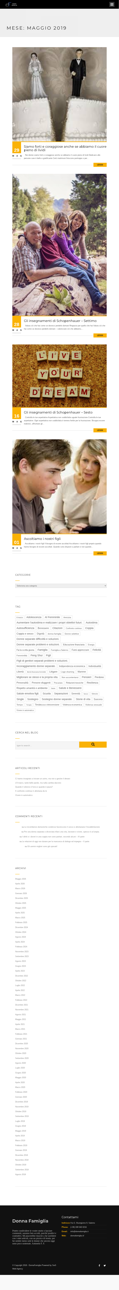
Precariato (58, 683)
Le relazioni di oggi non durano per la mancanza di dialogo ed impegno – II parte (55, 841)
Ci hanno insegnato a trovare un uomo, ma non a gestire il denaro (42, 779)
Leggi (100, 165)
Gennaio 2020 (21, 1097)
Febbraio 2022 (21, 1000)
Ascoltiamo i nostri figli (42, 539)
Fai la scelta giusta (25, 650)
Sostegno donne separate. (57, 699)
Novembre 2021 (21, 1010)
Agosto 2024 (20, 937)
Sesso (86, 694)
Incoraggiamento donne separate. (36, 666)
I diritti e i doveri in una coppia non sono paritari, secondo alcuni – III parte (53, 837)
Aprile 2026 (20, 884)
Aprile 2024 (20, 942)
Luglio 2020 (20, 1068)
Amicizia (67, 617)
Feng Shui (37, 655)
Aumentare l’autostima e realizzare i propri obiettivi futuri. (49, 622)
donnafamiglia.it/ (77, 1236)
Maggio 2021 (20, 1019)
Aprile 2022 (20, 990)
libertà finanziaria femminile (36, 672)
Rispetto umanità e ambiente (32, 688)
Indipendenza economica (72, 666)
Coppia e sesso (25, 633)
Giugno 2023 (20, 966)
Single (20, 699)
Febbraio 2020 (21, 1092)
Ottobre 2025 (20, 903)
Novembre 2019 (21, 1107)
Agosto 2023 (20, 961)
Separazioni (61, 693)
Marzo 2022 (20, 995)
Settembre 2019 (22, 1116)
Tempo (20, 705)
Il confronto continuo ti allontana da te (31, 791)
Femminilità (22, 655)
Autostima (91, 622)
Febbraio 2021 (21, 1034)
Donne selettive (72, 634)
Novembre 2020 (21, 1048)
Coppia (89, 628)
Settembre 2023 (22, 956)
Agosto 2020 (20, 1063)
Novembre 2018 (21, 1160)
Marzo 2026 (20, 888)
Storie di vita (83, 699)
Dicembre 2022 (21, 976)
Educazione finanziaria (73, 644)
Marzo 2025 (20, 918)
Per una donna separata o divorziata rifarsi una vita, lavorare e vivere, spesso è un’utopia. (62, 832)
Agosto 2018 (20, 1174)
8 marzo (20, 617)
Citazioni (57, 628)
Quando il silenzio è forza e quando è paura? (34, 787)
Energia (91, 645)
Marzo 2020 (20, 1087)
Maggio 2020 (20, 1077)
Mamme (82, 671)
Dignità (40, 633)
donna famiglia (54, 634)
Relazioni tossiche (74, 682)
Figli (48, 655)
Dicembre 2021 (21, 1005)
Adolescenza (33, 617)
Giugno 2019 (20, 1126)
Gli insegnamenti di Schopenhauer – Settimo (60, 321)
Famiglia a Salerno (59, 650)
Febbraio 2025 (21, 922)
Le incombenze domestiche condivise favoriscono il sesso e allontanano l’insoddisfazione (62, 827)
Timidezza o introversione (47, 705)
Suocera (98, 699)
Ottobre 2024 (20, 932)
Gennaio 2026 (21, 893)
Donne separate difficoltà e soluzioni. (38, 639)
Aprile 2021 (20, 1024)
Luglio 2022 (20, 985)
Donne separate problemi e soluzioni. (38, 644)
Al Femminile (52, 617)
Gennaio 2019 (21, 1150)
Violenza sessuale (93, 705)
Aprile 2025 (20, 913)
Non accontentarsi (70, 677)
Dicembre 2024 (21, 927)
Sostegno (32, 699)
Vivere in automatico (25, 710)
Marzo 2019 (20, 1140)
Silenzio (95, 694)
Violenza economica (72, 704)
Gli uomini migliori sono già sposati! (42, 846)
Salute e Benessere (70, 688)
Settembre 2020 (22, 1058)
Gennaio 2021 (21, 1039)
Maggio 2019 (20, 1131)
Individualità (95, 666)
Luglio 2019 (20, 1121)
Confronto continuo (74, 628)
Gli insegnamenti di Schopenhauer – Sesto (58, 412)
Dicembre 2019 (21, 1102)
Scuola (47, 693)
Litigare (53, 671)
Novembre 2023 (21, 951)
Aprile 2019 (20, 1136)
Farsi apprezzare (80, 650)
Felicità (97, 649)
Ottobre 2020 (20, 1053)
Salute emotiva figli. (28, 693)
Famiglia (42, 649)
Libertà (20, 671)
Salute (53, 688)
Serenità (75, 693)
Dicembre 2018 (21, 1155)
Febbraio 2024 (21, 947)
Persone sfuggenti (41, 682)
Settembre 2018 (22, 1170)
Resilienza (92, 682)
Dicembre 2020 (21, 1043)
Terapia (28, 705)
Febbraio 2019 (21, 1145)
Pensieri (86, 677)
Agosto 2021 (20, 1014)
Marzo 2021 (20, 1029)
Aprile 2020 (20, 1082)
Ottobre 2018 (20, 1165)
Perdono (99, 677)
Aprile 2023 (20, 971)
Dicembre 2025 (21, 898)
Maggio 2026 (20, 879)
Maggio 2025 (20, 908)
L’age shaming (67, 672)
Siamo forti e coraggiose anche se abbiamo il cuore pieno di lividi (65, 148)
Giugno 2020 (20, 1073)
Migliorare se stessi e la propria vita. (37, 677)
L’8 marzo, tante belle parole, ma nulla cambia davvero (38, 783)
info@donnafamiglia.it (79, 1231)
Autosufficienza (25, 628)
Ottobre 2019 (20, 1111)
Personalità (22, 682)
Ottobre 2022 (20, 981)
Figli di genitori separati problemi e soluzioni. (42, 660)
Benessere (43, 628)
